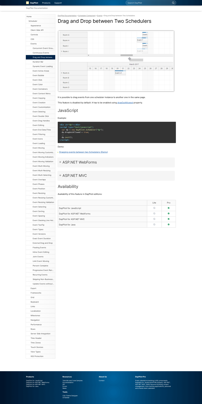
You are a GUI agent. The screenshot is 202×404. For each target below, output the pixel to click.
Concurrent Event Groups (44, 48)
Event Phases (38, 184)
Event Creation (39, 102)
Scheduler (33, 21)
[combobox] (148, 3)
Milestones (35, 315)
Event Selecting (39, 207)
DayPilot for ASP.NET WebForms (74, 213)
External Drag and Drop (43, 243)
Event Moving (39, 148)
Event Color (38, 84)
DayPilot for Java (67, 224)
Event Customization (41, 107)
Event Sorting (38, 211)
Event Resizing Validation (43, 202)
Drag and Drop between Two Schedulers (44, 57)
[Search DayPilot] (173, 3)
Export (33, 288)
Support (58, 3)
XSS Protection (37, 356)
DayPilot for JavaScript (70, 208)
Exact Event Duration (42, 238)
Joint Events (38, 256)
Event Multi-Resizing (41, 170)
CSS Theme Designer (70, 396)
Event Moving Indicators (43, 157)
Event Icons (38, 139)
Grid (32, 297)
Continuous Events (41, 53)
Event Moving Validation (43, 161)
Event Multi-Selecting (42, 175)
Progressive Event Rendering (44, 270)
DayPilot (34, 3)
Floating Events (39, 247)
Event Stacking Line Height (44, 220)
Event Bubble (38, 75)
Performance (36, 324)
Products (46, 3)
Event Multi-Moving (41, 166)
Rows (33, 329)
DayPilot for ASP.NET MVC (72, 219)
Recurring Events (40, 275)
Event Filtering (39, 134)
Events (34, 44)
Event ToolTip (38, 225)
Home (29, 16)
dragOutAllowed (125, 102)
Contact (101, 380)
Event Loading (39, 143)
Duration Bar (38, 62)
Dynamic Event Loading (43, 66)
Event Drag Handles (41, 121)
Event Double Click (41, 116)
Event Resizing (39, 193)
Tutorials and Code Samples (73, 380)
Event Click (37, 80)
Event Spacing (39, 216)
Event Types (38, 229)
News (65, 388)
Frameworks (36, 293)
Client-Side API (37, 30)
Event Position (39, 189)
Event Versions (39, 234)
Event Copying (39, 98)
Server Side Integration (40, 333)
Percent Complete (40, 266)
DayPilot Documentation (37, 8)
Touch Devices (37, 347)
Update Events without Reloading (44, 284)
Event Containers (40, 89)
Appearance (36, 25)
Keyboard (35, 302)
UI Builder (66, 398)
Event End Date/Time (42, 130)
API (64, 384)
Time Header (36, 338)
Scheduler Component (86, 16)
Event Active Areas (41, 71)
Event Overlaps (39, 179)
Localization (36, 311)
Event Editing (38, 125)
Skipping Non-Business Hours (44, 279)
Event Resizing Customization (44, 198)
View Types (36, 352)
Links (33, 306)
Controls (34, 34)
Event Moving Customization (44, 152)
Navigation (35, 320)
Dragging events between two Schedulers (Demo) (83, 152)
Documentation (68, 382)
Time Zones (36, 343)
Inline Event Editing (41, 252)
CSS (32, 39)
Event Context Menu (42, 93)
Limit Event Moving (41, 261)
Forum (65, 386)
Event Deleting (39, 112)
